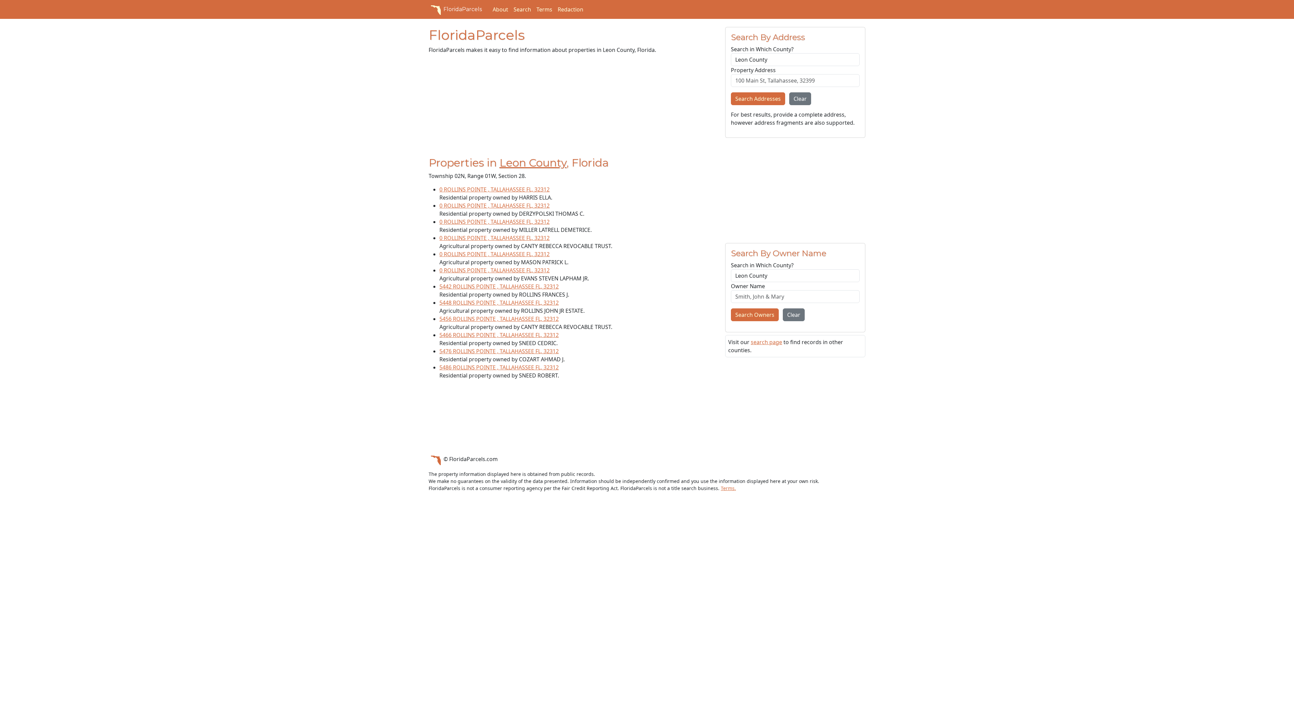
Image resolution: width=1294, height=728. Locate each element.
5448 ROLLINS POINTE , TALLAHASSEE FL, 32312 (499, 302)
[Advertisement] (573, 106)
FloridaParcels (462, 9)
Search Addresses (758, 98)
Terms (544, 9)
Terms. (728, 488)
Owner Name (748, 286)
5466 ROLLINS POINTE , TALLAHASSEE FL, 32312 (499, 335)
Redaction (570, 9)
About (500, 9)
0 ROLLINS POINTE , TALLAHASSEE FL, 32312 (494, 189)
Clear (800, 98)
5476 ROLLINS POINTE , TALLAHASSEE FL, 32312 (499, 351)
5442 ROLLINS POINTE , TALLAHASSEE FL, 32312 (499, 286)
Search (522, 9)
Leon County (532, 162)
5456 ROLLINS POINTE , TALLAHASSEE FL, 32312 (499, 319)
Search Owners (754, 314)
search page (766, 342)
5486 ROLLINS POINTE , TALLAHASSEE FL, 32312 (499, 367)
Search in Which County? (762, 49)
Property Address (753, 70)
